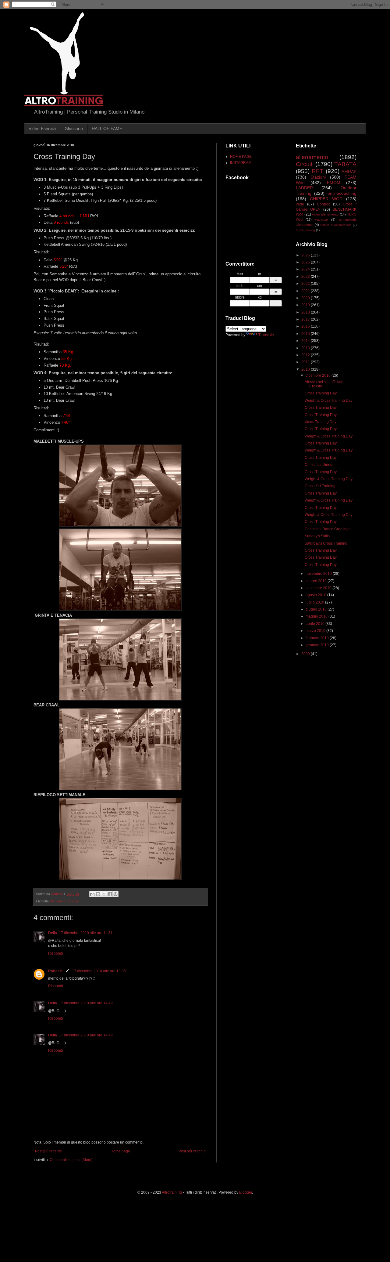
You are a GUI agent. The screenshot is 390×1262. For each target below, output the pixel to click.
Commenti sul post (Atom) (71, 1160)
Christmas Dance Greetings (327, 529)
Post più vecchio (192, 1151)
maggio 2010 (317, 616)
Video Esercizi (42, 128)
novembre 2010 (319, 573)
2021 (306, 291)
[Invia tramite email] (92, 894)
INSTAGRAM (240, 163)
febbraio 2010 (318, 638)
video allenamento (325, 214)
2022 (306, 283)
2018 (306, 312)
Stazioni (318, 177)
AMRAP (349, 171)
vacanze (321, 219)
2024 (306, 269)
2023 (306, 276)
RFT (317, 171)
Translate (266, 335)
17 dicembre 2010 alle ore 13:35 (99, 971)
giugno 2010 (317, 609)
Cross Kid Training (320, 486)
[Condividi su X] (104, 894)
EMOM (333, 182)
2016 (306, 326)
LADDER (304, 187)
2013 (306, 348)
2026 (306, 255)
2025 (306, 262)
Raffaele (55, 971)
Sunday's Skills (317, 536)
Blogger (245, 1192)
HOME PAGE (241, 156)
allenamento (58, 901)
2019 (306, 305)
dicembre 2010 (319, 375)
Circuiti (74, 901)
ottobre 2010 (317, 581)
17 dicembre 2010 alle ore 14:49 (86, 1003)
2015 (306, 334)
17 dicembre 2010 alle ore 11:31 (85, 933)
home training (305, 230)
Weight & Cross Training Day (329, 400)
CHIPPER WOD (326, 198)
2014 (306, 341)
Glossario (74, 128)
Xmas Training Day (320, 422)
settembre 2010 (319, 588)
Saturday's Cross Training (326, 543)
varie (300, 204)
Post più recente (48, 1151)
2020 (306, 298)
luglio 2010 (315, 602)
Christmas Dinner (319, 464)
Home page (120, 1151)
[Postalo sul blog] (98, 894)
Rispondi (55, 953)
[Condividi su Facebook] (110, 894)
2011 (306, 362)
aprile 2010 (315, 624)
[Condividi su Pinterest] (115, 894)
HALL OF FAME (107, 128)
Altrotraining (172, 1192)
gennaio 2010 (318, 645)
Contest (323, 204)
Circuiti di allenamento (336, 225)
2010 (306, 369)
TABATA (345, 164)
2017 (306, 319)
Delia (52, 933)
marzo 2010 (316, 631)
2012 (306, 355)
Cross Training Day (321, 393)
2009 (306, 654)
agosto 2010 (316, 595)
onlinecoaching (342, 193)
